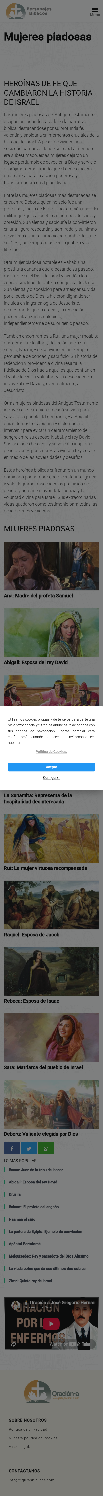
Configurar (51, 777)
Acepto (51, 767)
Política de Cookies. (51, 752)
